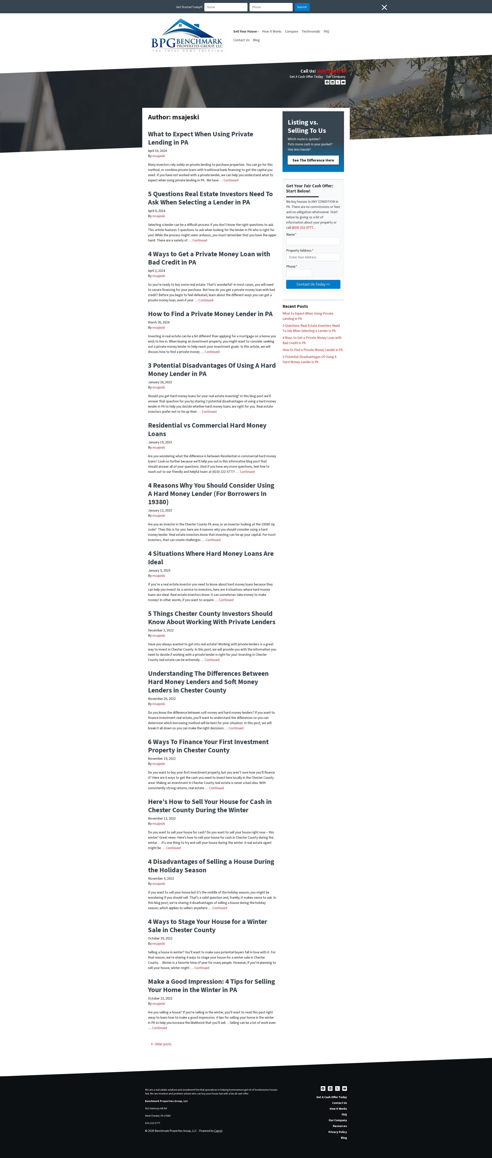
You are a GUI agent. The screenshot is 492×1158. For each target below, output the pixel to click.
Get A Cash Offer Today (306, 76)
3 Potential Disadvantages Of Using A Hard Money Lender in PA (212, 370)
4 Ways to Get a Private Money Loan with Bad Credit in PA (209, 258)
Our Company (336, 76)
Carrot (218, 1131)
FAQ (326, 31)
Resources (340, 1126)
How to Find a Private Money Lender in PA (210, 314)
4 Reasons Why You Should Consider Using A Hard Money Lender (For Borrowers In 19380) (211, 494)
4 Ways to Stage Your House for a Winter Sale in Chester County (207, 926)
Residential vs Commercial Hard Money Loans (207, 429)
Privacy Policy (337, 1132)
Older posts (163, 1044)
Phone (291, 266)
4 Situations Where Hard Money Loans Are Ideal (211, 558)
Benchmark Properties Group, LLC (166, 1101)
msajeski (158, 156)
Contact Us (241, 40)
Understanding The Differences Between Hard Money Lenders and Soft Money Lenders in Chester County (208, 682)
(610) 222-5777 (331, 71)
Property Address (299, 250)
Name (291, 234)
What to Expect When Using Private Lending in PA (200, 138)
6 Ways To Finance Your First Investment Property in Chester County (208, 746)
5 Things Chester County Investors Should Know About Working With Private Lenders (211, 618)
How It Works (272, 31)
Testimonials (311, 31)
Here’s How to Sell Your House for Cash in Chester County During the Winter (210, 806)
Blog (256, 40)
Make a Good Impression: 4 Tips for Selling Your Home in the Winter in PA (211, 986)
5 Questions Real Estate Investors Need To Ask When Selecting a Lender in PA (210, 198)
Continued (231, 180)
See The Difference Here (313, 160)
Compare (291, 31)
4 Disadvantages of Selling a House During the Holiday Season (211, 866)
